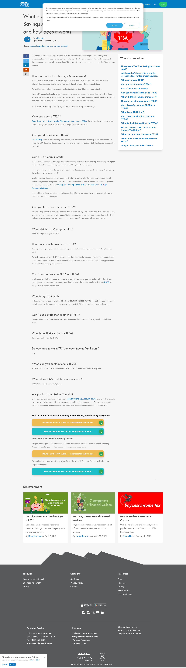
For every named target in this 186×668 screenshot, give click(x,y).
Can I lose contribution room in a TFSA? (137, 117)
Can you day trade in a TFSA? (136, 84)
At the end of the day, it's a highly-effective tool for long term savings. (139, 74)
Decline (131, 25)
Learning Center (125, 594)
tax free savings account (57, 46)
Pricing (26, 586)
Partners (147, 4)
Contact (74, 586)
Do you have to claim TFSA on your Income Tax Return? (138, 128)
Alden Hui (40, 38)
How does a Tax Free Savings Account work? (140, 67)
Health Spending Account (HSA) (81, 399)
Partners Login (79, 643)
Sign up (163, 4)
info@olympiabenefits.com (39, 643)
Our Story (74, 579)
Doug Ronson (35, 536)
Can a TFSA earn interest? (134, 88)
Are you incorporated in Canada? (137, 145)
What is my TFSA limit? (132, 112)
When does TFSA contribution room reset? (139, 140)
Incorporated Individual (33, 579)
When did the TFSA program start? (139, 97)
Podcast (121, 583)
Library (121, 586)
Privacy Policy (34, 660)
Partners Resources (81, 640)
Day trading (37, 139)
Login (155, 4)
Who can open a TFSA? (132, 80)
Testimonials (123, 590)
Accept (114, 25)
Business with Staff (32, 583)
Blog (120, 579)
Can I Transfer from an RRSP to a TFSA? (138, 106)
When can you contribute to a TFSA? (139, 134)
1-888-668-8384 (43, 633)
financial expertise (37, 46)
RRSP (106, 282)
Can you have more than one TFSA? (139, 92)
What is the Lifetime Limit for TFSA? (139, 123)
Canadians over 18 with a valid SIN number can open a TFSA (59, 121)
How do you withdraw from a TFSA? (139, 101)
